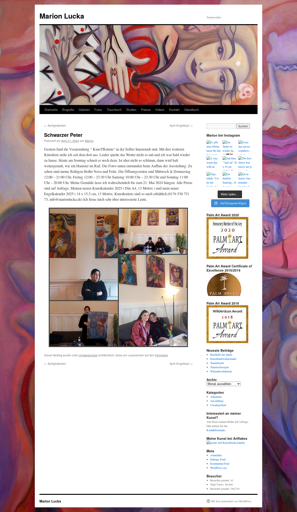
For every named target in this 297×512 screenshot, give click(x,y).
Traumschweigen (219, 367)
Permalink (161, 355)
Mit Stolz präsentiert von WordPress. (231, 501)
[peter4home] (153, 231)
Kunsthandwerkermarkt (223, 359)
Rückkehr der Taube (221, 354)
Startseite (51, 109)
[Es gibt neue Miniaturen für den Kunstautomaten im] (214, 147)
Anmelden (216, 455)
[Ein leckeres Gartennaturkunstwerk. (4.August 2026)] (245, 179)
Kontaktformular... (217, 430)
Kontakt (174, 109)
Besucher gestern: (220, 480)
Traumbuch (114, 109)
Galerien (84, 109)
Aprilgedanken (55, 125)
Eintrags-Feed (218, 459)
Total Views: (217, 484)
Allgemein (216, 396)
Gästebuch (191, 109)
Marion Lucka (61, 16)
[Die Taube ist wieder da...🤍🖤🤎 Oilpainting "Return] (230, 147)
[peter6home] (153, 300)
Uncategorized (88, 355)
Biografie (68, 109)
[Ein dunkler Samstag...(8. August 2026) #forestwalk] (230, 179)
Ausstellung (216, 401)
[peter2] (84, 254)
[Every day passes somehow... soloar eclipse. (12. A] (245, 147)
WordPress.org (218, 467)
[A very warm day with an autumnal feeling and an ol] (214, 163)
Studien (131, 109)
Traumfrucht (217, 363)
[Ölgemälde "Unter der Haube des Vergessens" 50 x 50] (214, 179)
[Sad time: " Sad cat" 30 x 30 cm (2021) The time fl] (230, 163)
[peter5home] (84, 323)
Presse (146, 109)
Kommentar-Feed (219, 463)
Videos (160, 109)
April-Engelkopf (181, 125)
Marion (89, 141)
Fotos (98, 109)
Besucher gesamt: (220, 488)
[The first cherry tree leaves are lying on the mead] (245, 163)
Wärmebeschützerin (221, 371)
